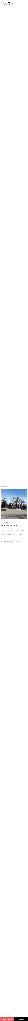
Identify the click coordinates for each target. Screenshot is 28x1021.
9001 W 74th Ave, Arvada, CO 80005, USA (12, 534)
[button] (26, 3)
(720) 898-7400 (6, 537)
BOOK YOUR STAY (21, 1019)
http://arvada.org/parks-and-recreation (11, 541)
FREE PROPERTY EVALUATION (7, 1019)
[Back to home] (7, 3)
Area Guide (5, 486)
